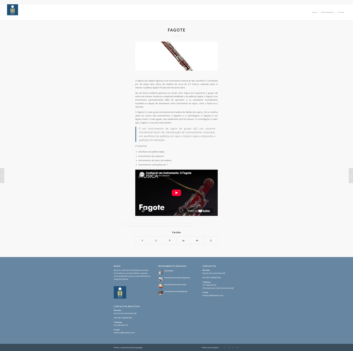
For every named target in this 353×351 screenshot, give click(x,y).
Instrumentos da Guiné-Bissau (175, 291)
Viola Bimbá (168, 271)
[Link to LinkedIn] (237, 347)
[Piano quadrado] (351, 175)
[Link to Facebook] (225, 347)
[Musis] (12, 12)
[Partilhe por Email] (197, 240)
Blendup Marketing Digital (133, 347)
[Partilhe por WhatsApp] (156, 240)
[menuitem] (315, 12)
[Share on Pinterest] (169, 240)
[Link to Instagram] (211, 240)
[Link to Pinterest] (233, 347)
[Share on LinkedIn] (183, 240)
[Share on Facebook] (142, 240)
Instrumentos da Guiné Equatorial (177, 278)
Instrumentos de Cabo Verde (175, 284)
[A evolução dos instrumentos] (2, 175)
